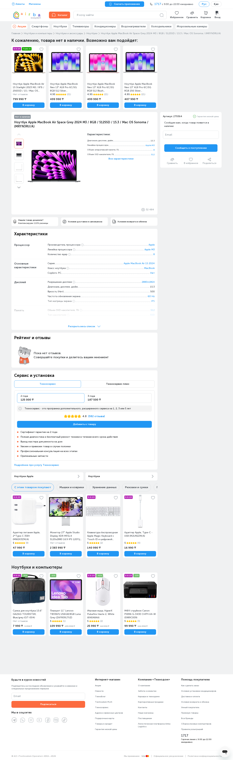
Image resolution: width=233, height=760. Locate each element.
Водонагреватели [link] (133, 26)
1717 (184, 735)
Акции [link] (22, 26)
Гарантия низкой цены (208, 116)
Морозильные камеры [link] (192, 26)
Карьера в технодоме (148, 696)
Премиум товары (189, 713)
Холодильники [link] (161, 26)
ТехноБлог (100, 696)
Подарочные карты (104, 718)
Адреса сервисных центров (109, 713)
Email (168, 134)
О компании (144, 685)
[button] (177, 15)
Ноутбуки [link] (60, 26)
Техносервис (101, 707)
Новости (99, 691)
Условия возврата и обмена (195, 702)
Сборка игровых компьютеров (196, 724)
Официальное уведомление (168, 756)
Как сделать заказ (190, 685)
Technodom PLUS (103, 702)
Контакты (142, 707)
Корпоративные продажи (150, 702)
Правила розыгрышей (192, 729)
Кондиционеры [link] (105, 26)
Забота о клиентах (147, 691)
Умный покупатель (190, 707)
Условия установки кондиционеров (198, 691)
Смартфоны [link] (40, 26)
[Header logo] (28, 15)
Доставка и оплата (190, 696)
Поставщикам (145, 718)
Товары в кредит (103, 724)
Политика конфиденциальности (205, 756)
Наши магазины (146, 713)
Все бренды (187, 718)
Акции (98, 685)
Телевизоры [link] (80, 26)
